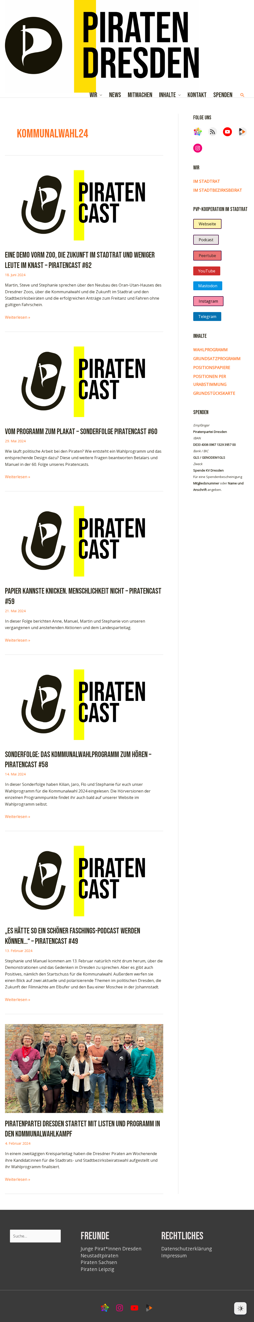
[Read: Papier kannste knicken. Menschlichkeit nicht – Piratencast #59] (84, 540)
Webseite (207, 224)
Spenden (222, 95)
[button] (242, 95)
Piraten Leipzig (97, 1269)
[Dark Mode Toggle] (240, 1308)
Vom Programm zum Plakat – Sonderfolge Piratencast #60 (81, 432)
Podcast (206, 239)
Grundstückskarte (214, 393)
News (115, 95)
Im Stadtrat (206, 181)
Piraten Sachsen (99, 1262)
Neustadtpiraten (99, 1255)
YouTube (206, 271)
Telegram (207, 316)
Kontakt (197, 95)
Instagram (208, 301)
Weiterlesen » (17, 317)
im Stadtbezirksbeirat (217, 190)
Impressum (174, 1255)
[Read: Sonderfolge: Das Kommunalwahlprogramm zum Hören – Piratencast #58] (84, 704)
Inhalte (167, 95)
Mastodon (207, 286)
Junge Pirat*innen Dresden (111, 1248)
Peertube (207, 255)
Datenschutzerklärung (186, 1248)
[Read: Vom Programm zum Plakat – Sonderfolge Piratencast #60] (84, 381)
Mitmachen (140, 95)
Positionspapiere (211, 367)
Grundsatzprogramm (217, 358)
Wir (93, 95)
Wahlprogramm (210, 349)
